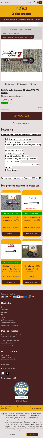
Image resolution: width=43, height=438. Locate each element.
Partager (11, 84)
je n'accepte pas (10, 434)
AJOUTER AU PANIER (21, 116)
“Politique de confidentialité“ (27, 428)
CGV (3, 317)
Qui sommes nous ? (7, 315)
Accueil (5, 29)
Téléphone (5, 364)
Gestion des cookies (7, 343)
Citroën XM (13, 29)
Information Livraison (8, 320)
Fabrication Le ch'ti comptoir (10, 325)
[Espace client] (34, 2)
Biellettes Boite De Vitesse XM (10, 33)
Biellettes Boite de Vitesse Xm (12, 96)
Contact (29, 2)
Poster (35, 84)
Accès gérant (37, 409)
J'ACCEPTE (32, 434)
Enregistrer (23, 84)
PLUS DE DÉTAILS (11, 234)
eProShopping (5, 409)
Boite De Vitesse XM (25, 29)
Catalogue (5, 309)
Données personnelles (7, 346)
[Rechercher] (40, 24)
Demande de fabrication (9, 322)
